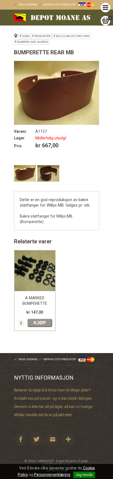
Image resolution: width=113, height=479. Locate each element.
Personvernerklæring (52, 474)
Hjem (25, 36)
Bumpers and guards (32, 42)
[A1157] (56, 93)
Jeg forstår (84, 475)
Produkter (43, 36)
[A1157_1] (48, 173)
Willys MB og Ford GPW (72, 36)
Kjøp (39, 322)
